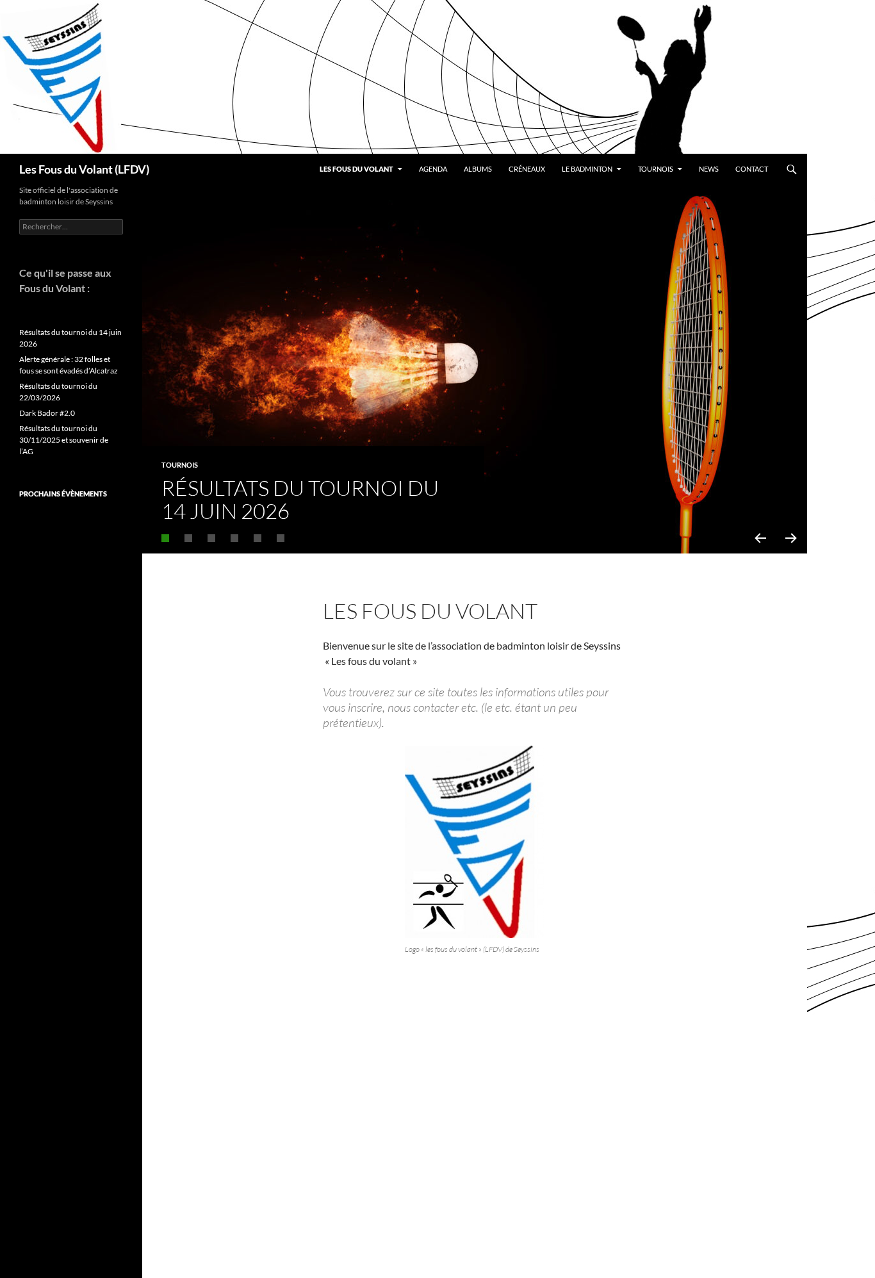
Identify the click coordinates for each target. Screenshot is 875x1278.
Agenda (433, 169)
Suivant (791, 538)
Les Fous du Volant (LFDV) (84, 169)
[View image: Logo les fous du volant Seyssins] (474, 842)
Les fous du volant (356, 169)
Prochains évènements (63, 493)
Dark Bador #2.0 (47, 413)
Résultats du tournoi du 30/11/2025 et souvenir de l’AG (63, 439)
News (709, 169)
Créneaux (527, 169)
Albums (478, 169)
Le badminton (587, 169)
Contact (751, 169)
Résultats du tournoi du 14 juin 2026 (300, 499)
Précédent (759, 538)
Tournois (655, 169)
